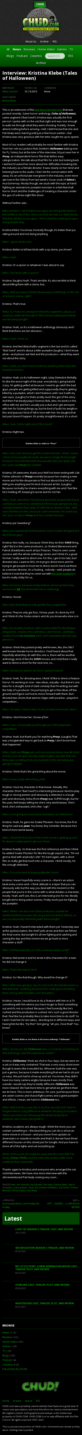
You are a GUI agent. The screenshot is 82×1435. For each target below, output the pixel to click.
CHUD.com (41, 1387)
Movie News (9, 100)
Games (62, 49)
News (17, 49)
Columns (36, 56)
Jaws (13, 1184)
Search (28, 1401)
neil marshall (23, 1184)
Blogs (10, 56)
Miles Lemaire (10, 91)
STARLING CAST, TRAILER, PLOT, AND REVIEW (42, 1284)
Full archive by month (14, 1369)
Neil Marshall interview (48, 109)
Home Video (46, 49)
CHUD (40, 4)
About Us (30, 41)
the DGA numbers (62, 573)
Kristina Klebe (60, 1184)
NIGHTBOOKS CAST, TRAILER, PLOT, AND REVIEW (44, 1303)
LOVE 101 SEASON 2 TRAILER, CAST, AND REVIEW (44, 1229)
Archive (44, 41)
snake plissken (20, 1187)
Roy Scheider (36, 1184)
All (8, 49)
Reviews (29, 49)
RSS (55, 41)
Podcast (22, 56)
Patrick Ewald (18, 1190)
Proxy (30, 1187)
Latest (13, 1218)
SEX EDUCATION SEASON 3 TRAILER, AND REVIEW (44, 1247)
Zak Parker (64, 1187)
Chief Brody (31, 1190)
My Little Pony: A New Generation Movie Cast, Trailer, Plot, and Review (46, 1268)
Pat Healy (48, 1184)
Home (5, 1401)
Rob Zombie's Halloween (46, 1187)
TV (71, 49)
